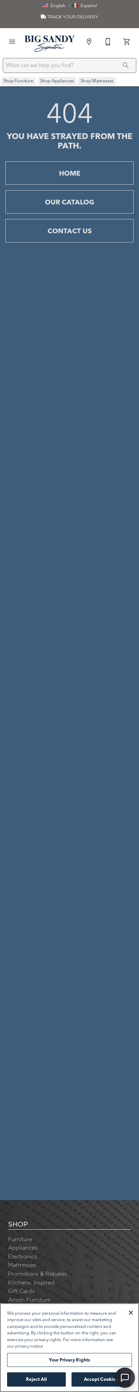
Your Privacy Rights (69, 1360)
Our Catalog (69, 202)
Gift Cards (21, 1291)
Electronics (22, 1256)
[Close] (130, 1312)
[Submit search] (125, 65)
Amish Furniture (29, 1300)
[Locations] (89, 42)
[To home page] (49, 43)
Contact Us (70, 230)
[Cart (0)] (127, 42)
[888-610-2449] (108, 42)
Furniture (20, 1239)
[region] (69, 1347)
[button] (54, 5)
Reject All (36, 1379)
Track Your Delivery (72, 16)
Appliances (22, 1247)
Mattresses (22, 1265)
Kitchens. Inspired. (32, 1282)
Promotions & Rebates (37, 1273)
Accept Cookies (101, 1379)
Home (69, 173)
